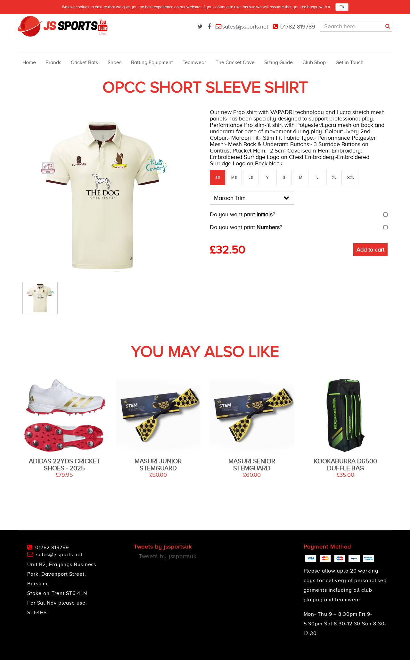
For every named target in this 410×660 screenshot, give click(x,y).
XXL (350, 177)
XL (334, 177)
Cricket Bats (84, 62)
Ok (342, 7)
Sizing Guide (278, 62)
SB (217, 177)
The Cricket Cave (235, 62)
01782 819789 (297, 26)
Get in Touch (349, 62)
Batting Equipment (152, 62)
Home (29, 62)
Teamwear (194, 62)
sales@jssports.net (245, 26)
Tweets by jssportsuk (168, 556)
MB (234, 177)
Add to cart (370, 249)
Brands (53, 62)
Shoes (114, 62)
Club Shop (314, 62)
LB (251, 177)
